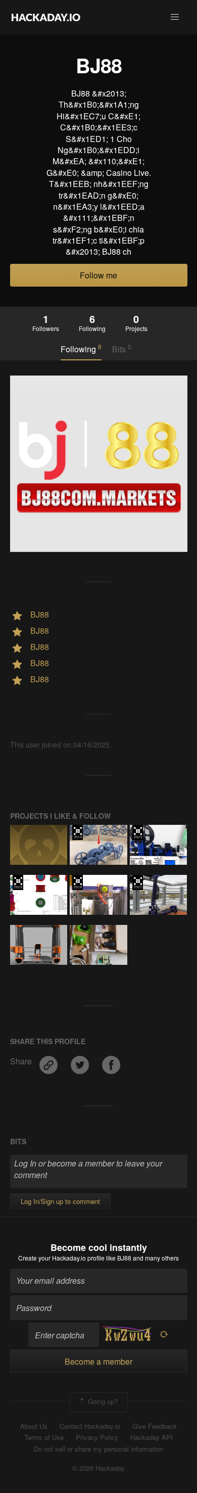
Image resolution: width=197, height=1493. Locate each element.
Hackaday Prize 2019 (77, 832)
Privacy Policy (97, 1437)
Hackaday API (151, 1437)
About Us (33, 1426)
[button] (175, 17)
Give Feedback (154, 1426)
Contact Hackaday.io (90, 1426)
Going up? (102, 1401)
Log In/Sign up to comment (60, 1201)
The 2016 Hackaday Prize (77, 882)
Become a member (98, 1361)
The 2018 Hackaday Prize (18, 882)
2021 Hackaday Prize (137, 882)
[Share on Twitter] (80, 1061)
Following (81, 349)
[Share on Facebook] (111, 1061)
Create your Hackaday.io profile (61, 1257)
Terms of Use (44, 1437)
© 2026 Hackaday (98, 1468)
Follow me (98, 275)
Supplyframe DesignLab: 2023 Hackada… (137, 832)
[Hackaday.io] (46, 17)
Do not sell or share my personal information (98, 1449)
